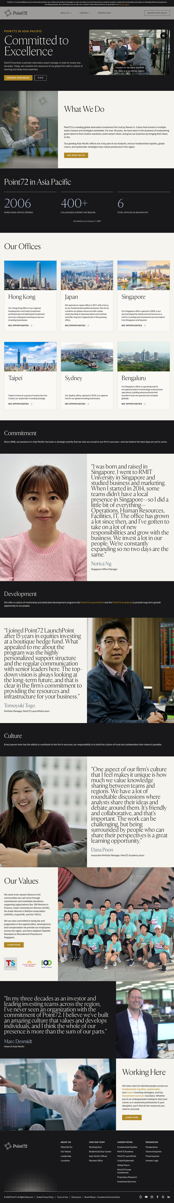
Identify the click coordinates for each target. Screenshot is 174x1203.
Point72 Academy (122, 602)
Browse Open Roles (157, 13)
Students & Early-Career (100, 1151)
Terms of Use (62, 1197)
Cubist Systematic (125, 1160)
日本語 (40, 78)
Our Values (66, 1151)
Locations (65, 1160)
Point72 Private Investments (124, 1171)
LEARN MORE (14, 945)
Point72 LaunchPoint (92, 602)
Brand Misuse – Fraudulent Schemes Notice (102, 1197)
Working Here (95, 1147)
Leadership (66, 1156)
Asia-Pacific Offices (98, 1156)
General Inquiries (153, 1151)
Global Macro (123, 1165)
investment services (133, 1095)
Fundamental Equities (127, 1147)
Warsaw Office (96, 1160)
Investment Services (126, 1181)
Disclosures (76, 1197)
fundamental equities (134, 1089)
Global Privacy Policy (45, 1197)
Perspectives (104, 13)
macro (130, 1092)
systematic (153, 1089)
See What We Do (76, 155)
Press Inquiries (152, 1156)
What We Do (66, 1147)
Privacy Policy (124, 4)
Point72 (15, 13)
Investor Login (152, 1160)
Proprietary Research (127, 1177)
